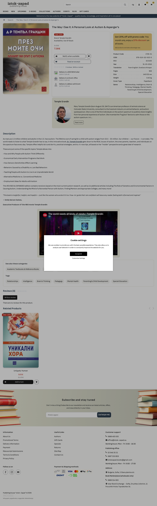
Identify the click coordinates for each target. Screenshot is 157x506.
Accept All (78, 254)
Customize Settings (78, 258)
